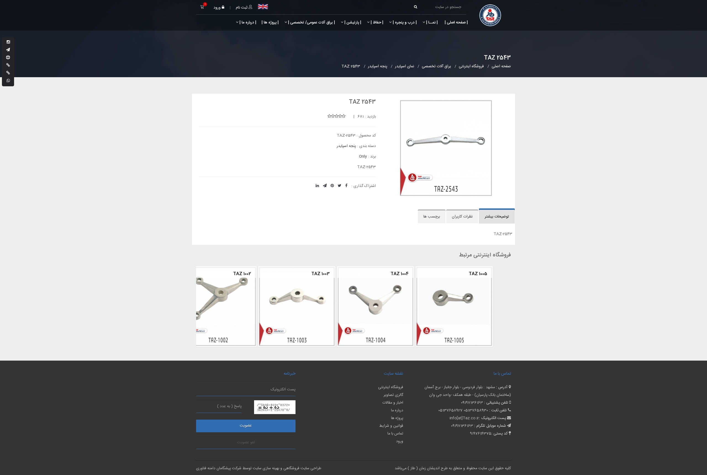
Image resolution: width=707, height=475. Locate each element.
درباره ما (397, 410)
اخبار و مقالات (392, 402)
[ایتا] (8, 73)
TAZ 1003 (259, 273)
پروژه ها (397, 418)
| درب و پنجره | (404, 22)
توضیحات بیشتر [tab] (497, 216)
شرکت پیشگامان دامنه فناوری (218, 468)
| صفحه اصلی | (456, 22)
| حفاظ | (376, 22)
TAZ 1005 (416, 273)
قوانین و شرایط (391, 426)
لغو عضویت (246, 442)
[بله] (8, 65)
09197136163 (472, 402)
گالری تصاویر (393, 395)
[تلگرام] (8, 50)
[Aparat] (8, 58)
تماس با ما (395, 433)
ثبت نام (242, 7)
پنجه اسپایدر (346, 146)
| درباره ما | (247, 22)
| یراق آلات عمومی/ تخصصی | (311, 22)
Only (363, 156)
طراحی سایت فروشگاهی (301, 468)
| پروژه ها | (269, 22)
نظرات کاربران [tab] (462, 216)
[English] (263, 7)
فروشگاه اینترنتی (390, 387)
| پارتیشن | (352, 22)
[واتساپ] (8, 81)
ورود (217, 7)
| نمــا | (431, 22)
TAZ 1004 (338, 273)
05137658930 (476, 410)
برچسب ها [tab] (431, 216)
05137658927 (450, 410)
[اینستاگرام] (8, 42)
